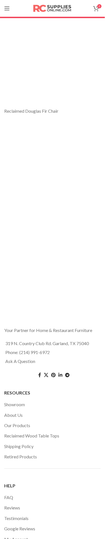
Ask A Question (20, 361)
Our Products (17, 425)
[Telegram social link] (67, 375)
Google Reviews (19, 528)
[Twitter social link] (46, 375)
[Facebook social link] (39, 375)
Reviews (12, 507)
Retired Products (20, 456)
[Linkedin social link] (60, 375)
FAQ (8, 497)
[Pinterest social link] (53, 375)
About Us (13, 415)
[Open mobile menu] (7, 8)
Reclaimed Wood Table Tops (31, 435)
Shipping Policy (19, 446)
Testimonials (16, 518)
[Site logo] (52, 7)
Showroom (14, 404)
